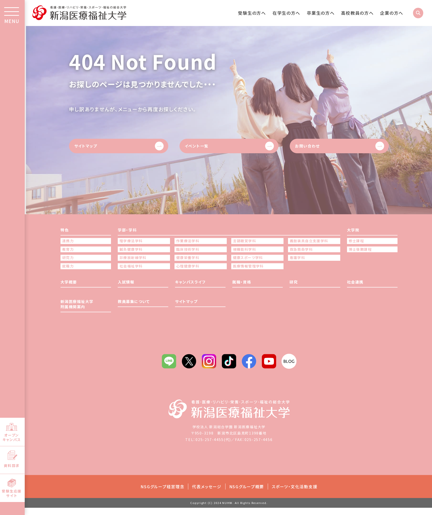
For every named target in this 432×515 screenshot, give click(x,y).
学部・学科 (127, 229)
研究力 (68, 257)
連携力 (68, 240)
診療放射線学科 (133, 257)
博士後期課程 (360, 249)
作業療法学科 (187, 240)
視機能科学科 (244, 249)
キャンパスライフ (190, 281)
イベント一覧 (196, 145)
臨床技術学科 (187, 249)
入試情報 (126, 281)
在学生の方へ (286, 13)
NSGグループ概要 (246, 487)
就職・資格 (241, 281)
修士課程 (356, 240)
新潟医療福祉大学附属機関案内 (77, 304)
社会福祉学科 (131, 266)
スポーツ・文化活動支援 (294, 487)
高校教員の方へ (357, 13)
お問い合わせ (307, 145)
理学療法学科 (131, 240)
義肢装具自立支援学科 (309, 240)
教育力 (68, 249)
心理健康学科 (187, 266)
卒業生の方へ (320, 13)
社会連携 (355, 281)
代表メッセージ (206, 487)
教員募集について (134, 301)
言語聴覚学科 (244, 240)
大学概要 (68, 281)
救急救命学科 (301, 249)
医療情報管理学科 (248, 266)
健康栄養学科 (187, 257)
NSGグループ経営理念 (162, 487)
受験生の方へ (252, 13)
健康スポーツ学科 (248, 257)
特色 (64, 229)
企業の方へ (391, 13)
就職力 (68, 266)
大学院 (353, 229)
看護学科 (297, 257)
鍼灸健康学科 (131, 249)
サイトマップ (85, 145)
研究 (294, 281)
